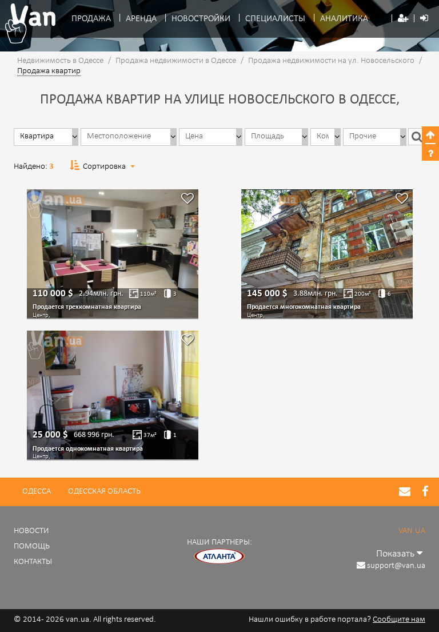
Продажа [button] (91, 18)
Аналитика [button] (344, 18)
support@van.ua (396, 566)
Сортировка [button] (104, 166)
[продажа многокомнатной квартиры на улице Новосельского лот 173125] (327, 253)
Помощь (32, 546)
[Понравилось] (187, 200)
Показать (396, 553)
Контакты (33, 562)
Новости (31, 531)
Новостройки (200, 18)
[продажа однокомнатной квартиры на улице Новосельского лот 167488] (112, 395)
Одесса (36, 491)
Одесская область (104, 491)
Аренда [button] (141, 18)
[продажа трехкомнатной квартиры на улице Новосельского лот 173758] (112, 253)
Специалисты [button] (275, 18)
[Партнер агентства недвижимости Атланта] (219, 556)
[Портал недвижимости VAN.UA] (26, 23)
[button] (403, 19)
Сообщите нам (399, 619)
